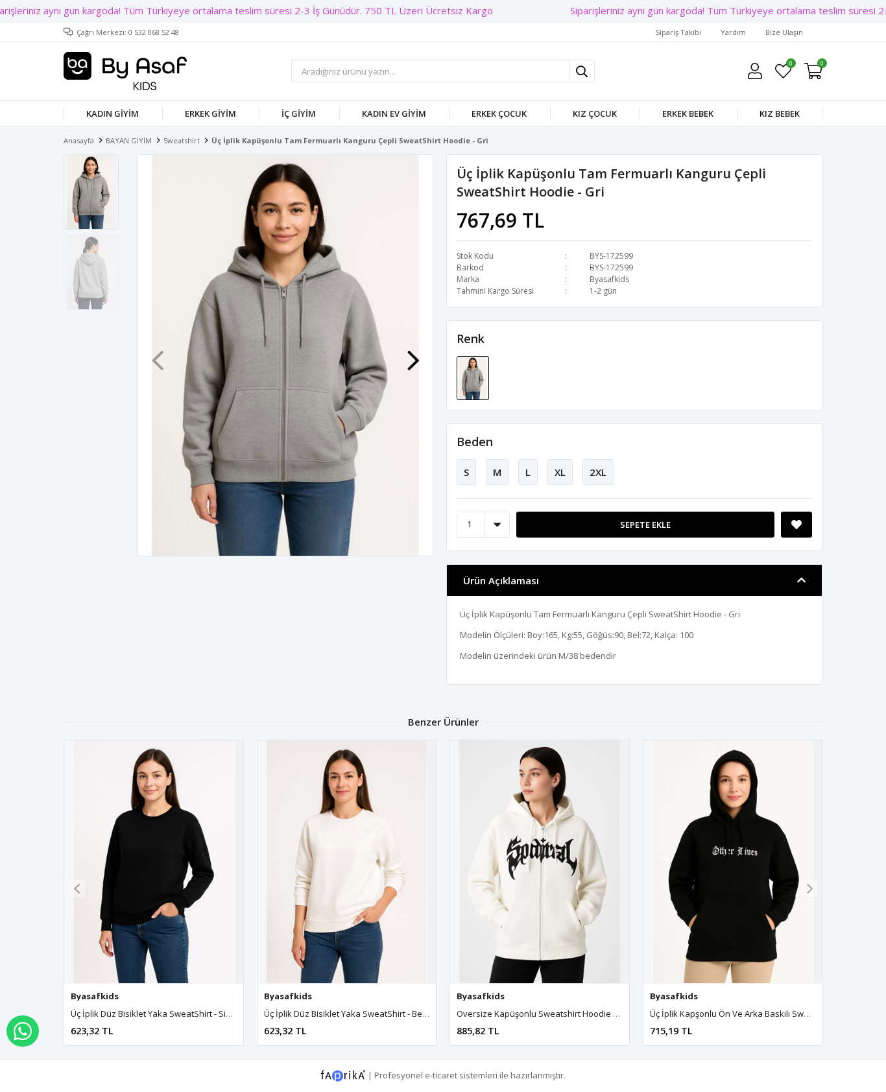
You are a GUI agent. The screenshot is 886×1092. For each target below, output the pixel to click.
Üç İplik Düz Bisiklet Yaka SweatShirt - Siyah (156, 1013)
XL (560, 472)
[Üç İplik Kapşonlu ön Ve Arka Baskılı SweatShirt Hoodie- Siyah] (732, 862)
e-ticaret (441, 1075)
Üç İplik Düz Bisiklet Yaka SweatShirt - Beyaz (350, 1013)
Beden (475, 441)
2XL (598, 472)
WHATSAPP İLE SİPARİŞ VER (22, 1031)
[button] (413, 354)
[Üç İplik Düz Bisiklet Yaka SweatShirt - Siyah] (153, 862)
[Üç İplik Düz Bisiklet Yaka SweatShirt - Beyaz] (347, 862)
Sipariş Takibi (678, 32)
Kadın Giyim (112, 113)
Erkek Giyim (210, 113)
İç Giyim (298, 113)
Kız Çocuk (595, 113)
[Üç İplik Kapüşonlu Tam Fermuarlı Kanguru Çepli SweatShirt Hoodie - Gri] (473, 377)
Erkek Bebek (687, 113)
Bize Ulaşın (784, 32)
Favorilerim (790, 65)
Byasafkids (609, 279)
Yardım (733, 32)
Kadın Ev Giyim (394, 113)
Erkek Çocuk (499, 113)
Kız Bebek (780, 113)
